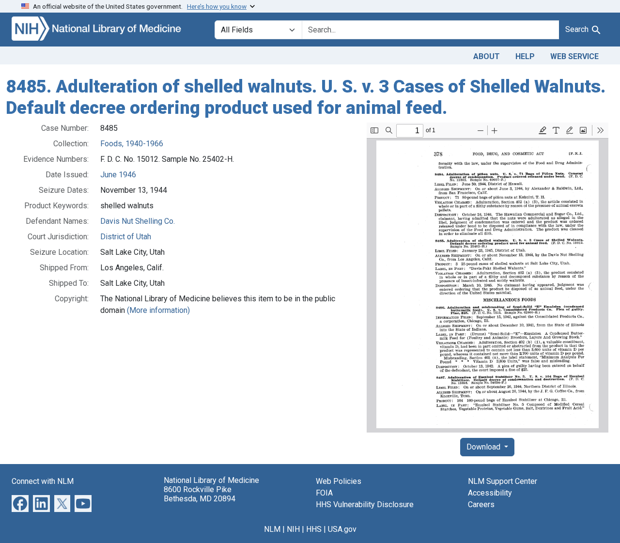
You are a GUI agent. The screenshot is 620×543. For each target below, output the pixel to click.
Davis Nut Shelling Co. (137, 221)
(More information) (158, 310)
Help (525, 56)
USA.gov (342, 529)
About (486, 56)
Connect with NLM (43, 481)
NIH (293, 529)
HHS (314, 529)
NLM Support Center (502, 481)
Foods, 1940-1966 (131, 143)
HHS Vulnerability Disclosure (365, 504)
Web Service (574, 56)
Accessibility (490, 492)
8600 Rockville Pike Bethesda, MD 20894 (199, 494)
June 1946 (118, 174)
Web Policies (338, 481)
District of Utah (125, 236)
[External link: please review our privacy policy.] (20, 503)
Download (484, 446)
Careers (481, 504)
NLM (272, 529)
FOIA (324, 492)
